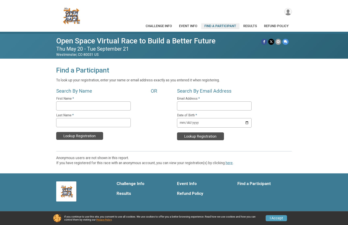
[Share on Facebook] (264, 42)
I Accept (276, 218)
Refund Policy (276, 26)
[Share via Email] (278, 42)
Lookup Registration (79, 136)
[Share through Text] (285, 42)
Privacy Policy (104, 219)
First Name (65, 98)
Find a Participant (220, 26)
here (229, 163)
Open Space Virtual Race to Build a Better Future (135, 41)
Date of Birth (187, 115)
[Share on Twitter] (271, 42)
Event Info (188, 26)
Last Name (65, 115)
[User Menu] (288, 11)
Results (250, 26)
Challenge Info (159, 26)
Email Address (188, 98)
